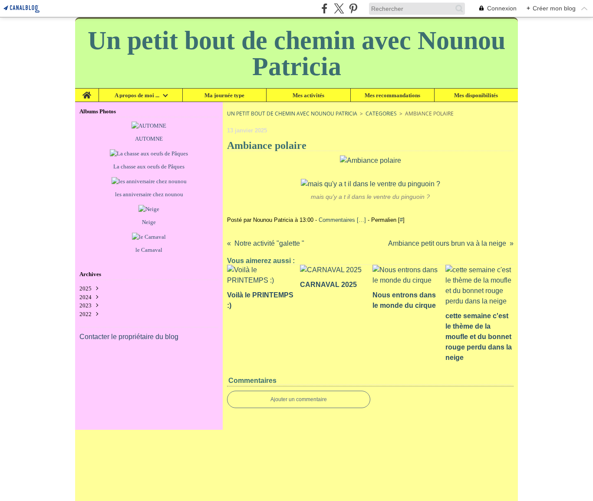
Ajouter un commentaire (298, 399)
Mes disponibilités (476, 95)
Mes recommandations (392, 95)
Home (87, 92)
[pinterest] (353, 8)
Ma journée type (224, 95)
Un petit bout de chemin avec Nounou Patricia (292, 113)
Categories (381, 113)
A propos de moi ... (137, 95)
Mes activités (308, 95)
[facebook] (324, 8)
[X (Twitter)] (338, 8)
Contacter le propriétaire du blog (128, 336)
